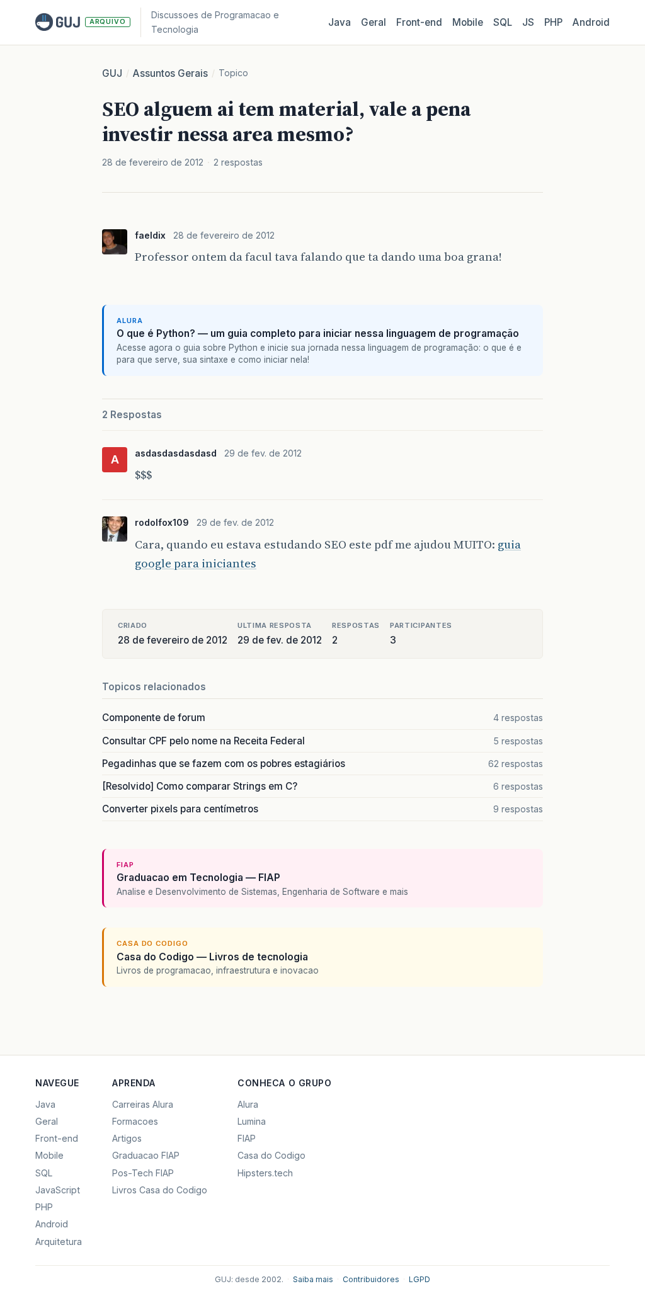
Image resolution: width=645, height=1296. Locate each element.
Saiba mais (313, 1279)
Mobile (467, 22)
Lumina (251, 1121)
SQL (502, 22)
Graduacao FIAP (146, 1155)
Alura (247, 1104)
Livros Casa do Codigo (159, 1190)
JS (528, 22)
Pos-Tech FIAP (143, 1173)
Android (591, 22)
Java (339, 22)
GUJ (112, 73)
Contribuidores (371, 1279)
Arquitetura (58, 1241)
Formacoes (135, 1121)
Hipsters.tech (265, 1173)
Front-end (56, 1138)
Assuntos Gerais (170, 73)
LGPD (419, 1279)
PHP (553, 22)
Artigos (127, 1138)
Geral (373, 22)
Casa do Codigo (271, 1155)
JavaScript (57, 1190)
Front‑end (419, 22)
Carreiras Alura (142, 1104)
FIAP (246, 1138)
